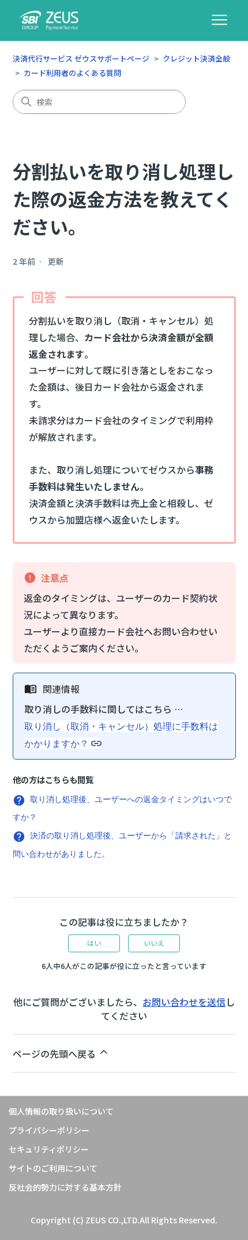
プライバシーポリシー (49, 1130)
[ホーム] (49, 20)
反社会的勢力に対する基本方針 (65, 1187)
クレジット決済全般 (196, 58)
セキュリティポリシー (49, 1149)
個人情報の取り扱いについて (61, 1111)
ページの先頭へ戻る (55, 1053)
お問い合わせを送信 (184, 1002)
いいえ (154, 943)
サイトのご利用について (53, 1168)
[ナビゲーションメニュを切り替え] (219, 20)
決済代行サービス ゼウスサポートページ (81, 58)
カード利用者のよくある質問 (72, 72)
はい (94, 943)
